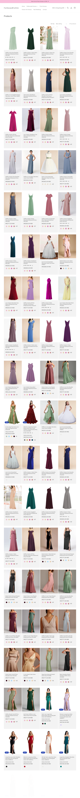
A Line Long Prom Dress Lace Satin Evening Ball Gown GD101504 (12, 428)
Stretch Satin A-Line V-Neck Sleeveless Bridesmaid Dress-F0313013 (66, 262)
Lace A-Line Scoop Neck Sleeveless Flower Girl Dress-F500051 (66, 428)
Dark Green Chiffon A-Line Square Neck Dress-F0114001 (30, 715)
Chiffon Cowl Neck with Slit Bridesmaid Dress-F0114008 (66, 636)
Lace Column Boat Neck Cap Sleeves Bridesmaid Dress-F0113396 (12, 388)
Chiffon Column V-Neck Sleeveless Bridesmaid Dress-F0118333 (12, 555)
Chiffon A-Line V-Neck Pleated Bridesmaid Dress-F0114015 (48, 596)
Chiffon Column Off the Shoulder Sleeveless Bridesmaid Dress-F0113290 (31, 555)
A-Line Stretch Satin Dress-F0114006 (30, 675)
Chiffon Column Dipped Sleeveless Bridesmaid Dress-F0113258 (48, 346)
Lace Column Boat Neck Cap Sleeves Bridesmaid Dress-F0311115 (12, 304)
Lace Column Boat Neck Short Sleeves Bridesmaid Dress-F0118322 (67, 304)
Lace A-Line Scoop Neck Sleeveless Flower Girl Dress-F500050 (11, 473)
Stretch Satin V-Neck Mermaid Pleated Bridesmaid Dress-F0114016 (48, 555)
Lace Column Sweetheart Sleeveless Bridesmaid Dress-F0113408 (66, 96)
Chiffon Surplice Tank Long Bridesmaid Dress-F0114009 (48, 636)
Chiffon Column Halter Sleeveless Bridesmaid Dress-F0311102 (48, 136)
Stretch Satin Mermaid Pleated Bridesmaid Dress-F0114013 (12, 596)
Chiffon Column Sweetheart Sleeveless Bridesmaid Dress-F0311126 (12, 513)
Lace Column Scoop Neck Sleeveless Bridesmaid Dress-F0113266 (30, 388)
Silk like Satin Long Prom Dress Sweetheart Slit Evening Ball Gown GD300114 (49, 758)
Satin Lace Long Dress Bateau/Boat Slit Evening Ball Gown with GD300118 (49, 715)
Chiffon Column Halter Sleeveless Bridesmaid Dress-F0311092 (48, 304)
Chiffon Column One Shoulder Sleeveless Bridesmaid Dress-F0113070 (12, 178)
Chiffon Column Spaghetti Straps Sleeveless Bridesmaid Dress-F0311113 (30, 513)
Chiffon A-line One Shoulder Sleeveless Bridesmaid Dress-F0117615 (12, 54)
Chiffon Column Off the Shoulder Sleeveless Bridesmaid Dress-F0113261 (12, 136)
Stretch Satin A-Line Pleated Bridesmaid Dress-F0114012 (30, 596)
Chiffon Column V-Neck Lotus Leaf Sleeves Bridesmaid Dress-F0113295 (31, 346)
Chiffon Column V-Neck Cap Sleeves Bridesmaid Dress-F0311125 (48, 54)
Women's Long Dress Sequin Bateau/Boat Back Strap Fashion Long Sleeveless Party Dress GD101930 (30, 429)
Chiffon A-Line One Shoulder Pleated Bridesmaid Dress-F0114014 (66, 388)
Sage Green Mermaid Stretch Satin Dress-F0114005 (48, 675)
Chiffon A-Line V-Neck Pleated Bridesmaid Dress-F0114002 (30, 636)
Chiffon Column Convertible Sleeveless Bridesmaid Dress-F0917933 (66, 178)
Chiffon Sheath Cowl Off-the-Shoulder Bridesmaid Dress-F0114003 (12, 715)
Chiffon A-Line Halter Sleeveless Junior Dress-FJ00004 (31, 177)
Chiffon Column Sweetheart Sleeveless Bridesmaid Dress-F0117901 (12, 346)
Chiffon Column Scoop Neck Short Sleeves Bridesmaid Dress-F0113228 (48, 220)
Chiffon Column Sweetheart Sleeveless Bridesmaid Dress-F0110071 (30, 262)
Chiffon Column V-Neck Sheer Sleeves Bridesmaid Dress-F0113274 (30, 473)
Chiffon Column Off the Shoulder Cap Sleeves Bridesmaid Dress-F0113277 (48, 96)
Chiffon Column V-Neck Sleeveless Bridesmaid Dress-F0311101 (66, 513)
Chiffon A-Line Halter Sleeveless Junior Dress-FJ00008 (49, 427)
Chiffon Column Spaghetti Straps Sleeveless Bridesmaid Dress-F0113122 (66, 220)
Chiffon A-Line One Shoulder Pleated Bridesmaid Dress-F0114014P (66, 597)
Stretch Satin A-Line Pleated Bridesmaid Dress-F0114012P (48, 388)
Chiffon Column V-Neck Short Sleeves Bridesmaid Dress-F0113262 (30, 54)
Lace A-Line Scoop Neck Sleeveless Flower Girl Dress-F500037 (48, 263)
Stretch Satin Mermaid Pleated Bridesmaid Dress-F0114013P (67, 554)
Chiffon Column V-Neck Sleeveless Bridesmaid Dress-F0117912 (12, 262)
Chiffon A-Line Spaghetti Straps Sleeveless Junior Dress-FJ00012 (12, 95)
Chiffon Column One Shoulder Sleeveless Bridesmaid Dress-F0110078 (67, 473)
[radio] (7, 63)
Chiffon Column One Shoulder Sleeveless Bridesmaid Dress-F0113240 (48, 473)
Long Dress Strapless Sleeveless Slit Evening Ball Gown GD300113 (67, 758)
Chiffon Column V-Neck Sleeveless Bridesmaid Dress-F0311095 (12, 220)
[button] (32, 6)
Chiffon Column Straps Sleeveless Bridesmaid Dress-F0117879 (66, 136)
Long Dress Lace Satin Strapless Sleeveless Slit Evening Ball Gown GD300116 (12, 758)
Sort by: (52, 23)
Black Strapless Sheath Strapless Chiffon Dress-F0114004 (65, 676)
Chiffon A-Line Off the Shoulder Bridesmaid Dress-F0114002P (12, 636)
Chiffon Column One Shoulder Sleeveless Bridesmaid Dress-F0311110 (48, 513)
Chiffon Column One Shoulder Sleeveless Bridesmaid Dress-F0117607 (67, 54)
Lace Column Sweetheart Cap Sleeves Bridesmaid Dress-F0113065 (30, 136)
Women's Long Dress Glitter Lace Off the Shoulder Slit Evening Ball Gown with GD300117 (66, 716)
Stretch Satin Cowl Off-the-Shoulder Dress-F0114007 (11, 675)
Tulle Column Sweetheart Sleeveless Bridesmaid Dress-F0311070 (30, 96)
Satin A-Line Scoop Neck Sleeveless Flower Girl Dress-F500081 (48, 178)
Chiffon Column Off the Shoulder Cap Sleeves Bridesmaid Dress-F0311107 (30, 304)
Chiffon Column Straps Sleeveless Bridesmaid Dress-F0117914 (30, 220)
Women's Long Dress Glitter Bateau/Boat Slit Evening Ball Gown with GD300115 (30, 758)
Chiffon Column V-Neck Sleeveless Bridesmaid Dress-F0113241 (66, 346)
